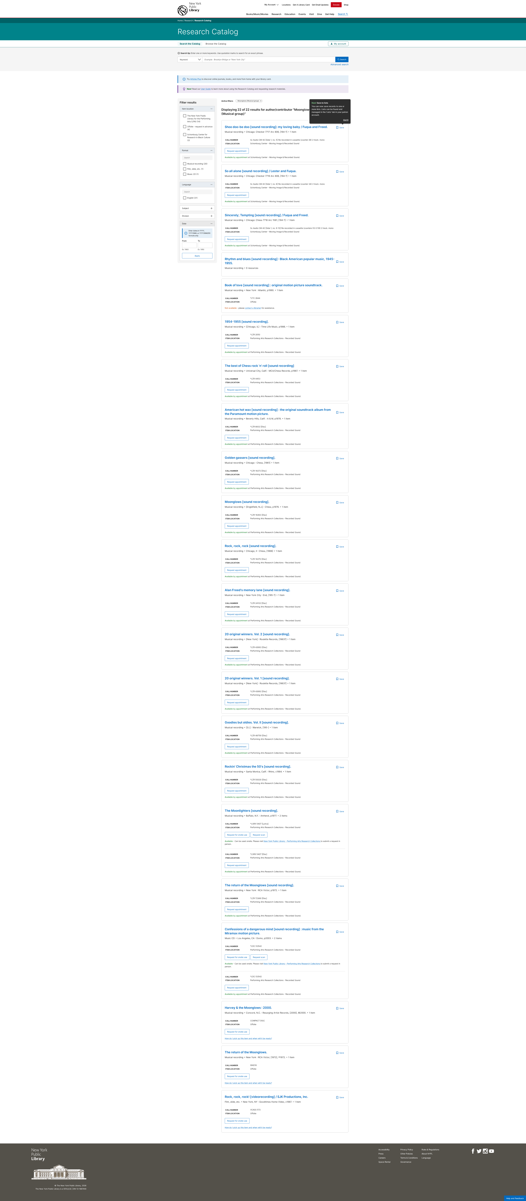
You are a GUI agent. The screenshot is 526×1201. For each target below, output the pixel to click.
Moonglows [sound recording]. (247, 502)
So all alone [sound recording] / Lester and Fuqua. (260, 171)
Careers (381, 1158)
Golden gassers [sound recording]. (250, 457)
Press (380, 1153)
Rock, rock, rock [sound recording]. (250, 546)
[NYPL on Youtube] (491, 1151)
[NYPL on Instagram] (485, 1151)
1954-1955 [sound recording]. (247, 321)
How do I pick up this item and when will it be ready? (248, 1038)
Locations (286, 5)
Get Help (329, 14)
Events (302, 14)
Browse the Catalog (216, 43)
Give (319, 14)
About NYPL (427, 1153)
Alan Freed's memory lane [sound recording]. (257, 590)
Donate (336, 5)
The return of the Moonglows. (246, 1052)
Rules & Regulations (430, 1149)
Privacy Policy (406, 1149)
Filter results (188, 102)
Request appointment (236, 151)
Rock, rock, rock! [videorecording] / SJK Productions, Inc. (266, 1097)
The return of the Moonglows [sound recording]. (259, 885)
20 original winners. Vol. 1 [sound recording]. (257, 678)
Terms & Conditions (409, 1158)
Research (276, 14)
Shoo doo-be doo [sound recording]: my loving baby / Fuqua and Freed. (276, 127)
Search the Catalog (190, 43)
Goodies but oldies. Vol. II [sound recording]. (257, 722)
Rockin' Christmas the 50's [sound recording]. (258, 766)
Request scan (259, 835)
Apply (197, 256)
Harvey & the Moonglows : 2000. (248, 1007)
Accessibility (384, 1149)
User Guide (206, 89)
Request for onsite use (237, 835)
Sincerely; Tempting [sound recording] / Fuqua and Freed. (266, 215)
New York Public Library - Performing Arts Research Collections (292, 841)
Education (290, 14)
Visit (311, 14)
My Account (270, 4)
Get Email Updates (320, 5)
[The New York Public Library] (189, 8)
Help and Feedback (515, 1198)
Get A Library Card (301, 5)
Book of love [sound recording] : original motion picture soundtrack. (273, 285)
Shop (346, 5)
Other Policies (406, 1153)
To (199, 241)
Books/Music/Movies (257, 14)
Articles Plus (195, 79)
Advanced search (339, 64)
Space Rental (384, 1162)
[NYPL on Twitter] (479, 1151)
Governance (405, 1162)
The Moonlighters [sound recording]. (251, 810)
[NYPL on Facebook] (473, 1151)
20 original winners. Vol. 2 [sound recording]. (257, 634)
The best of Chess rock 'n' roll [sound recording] (259, 365)
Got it (345, 120)
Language (426, 1158)
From (184, 241)
